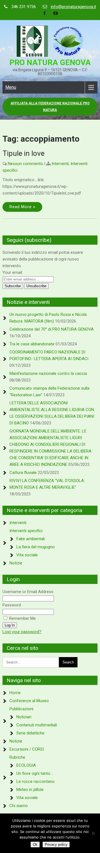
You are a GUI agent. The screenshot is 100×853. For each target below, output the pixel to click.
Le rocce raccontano (35, 781)
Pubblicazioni (21, 708)
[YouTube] (55, 13)
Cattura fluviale (23, 472)
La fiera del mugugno (35, 546)
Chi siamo (18, 805)
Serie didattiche (30, 733)
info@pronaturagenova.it (73, 6)
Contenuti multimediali (36, 724)
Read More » (22, 206)
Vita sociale (27, 554)
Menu (10, 87)
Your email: (12, 272)
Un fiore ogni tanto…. (35, 773)
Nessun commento (25, 163)
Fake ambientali (30, 538)
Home (15, 692)
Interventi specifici (25, 530)
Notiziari (23, 716)
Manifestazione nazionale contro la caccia (48, 373)
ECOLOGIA (26, 765)
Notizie (15, 563)
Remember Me (22, 618)
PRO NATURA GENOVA (50, 62)
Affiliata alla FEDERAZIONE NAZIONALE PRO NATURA (50, 106)
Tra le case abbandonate (31, 343)
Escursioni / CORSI (26, 749)
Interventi (60, 163)
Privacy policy (56, 844)
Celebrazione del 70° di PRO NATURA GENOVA (51, 329)
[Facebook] (44, 13)
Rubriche (17, 757)
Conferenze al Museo (29, 700)
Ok (35, 844)
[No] (93, 833)
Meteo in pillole (30, 789)
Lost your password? (21, 631)
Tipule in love (23, 153)
